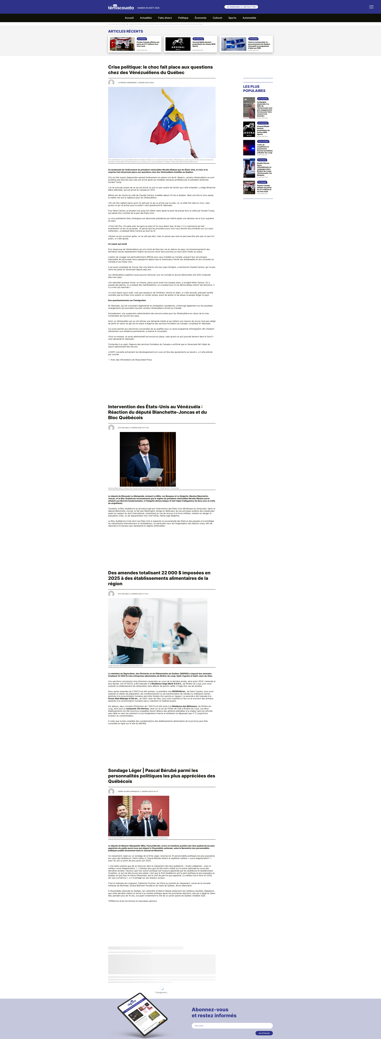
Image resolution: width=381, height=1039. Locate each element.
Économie (200, 17)
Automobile (249, 17)
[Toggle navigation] (371, 7)
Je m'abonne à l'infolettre (241, 7)
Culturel (217, 17)
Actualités (146, 17)
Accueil (129, 17)
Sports (232, 17)
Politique (183, 17)
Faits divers (165, 17)
